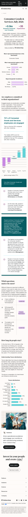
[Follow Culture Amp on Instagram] (22, 515)
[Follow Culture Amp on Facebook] (20, 515)
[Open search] (23, 8)
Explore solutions (9, 447)
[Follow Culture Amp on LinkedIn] (15, 515)
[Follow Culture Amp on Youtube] (24, 515)
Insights (4, 13)
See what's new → (20, 3)
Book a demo (14, 465)
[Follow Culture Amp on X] (18, 515)
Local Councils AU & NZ (10, 223)
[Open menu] (26, 8)
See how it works (14, 470)
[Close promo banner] (25, 3)
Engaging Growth (16, 232)
